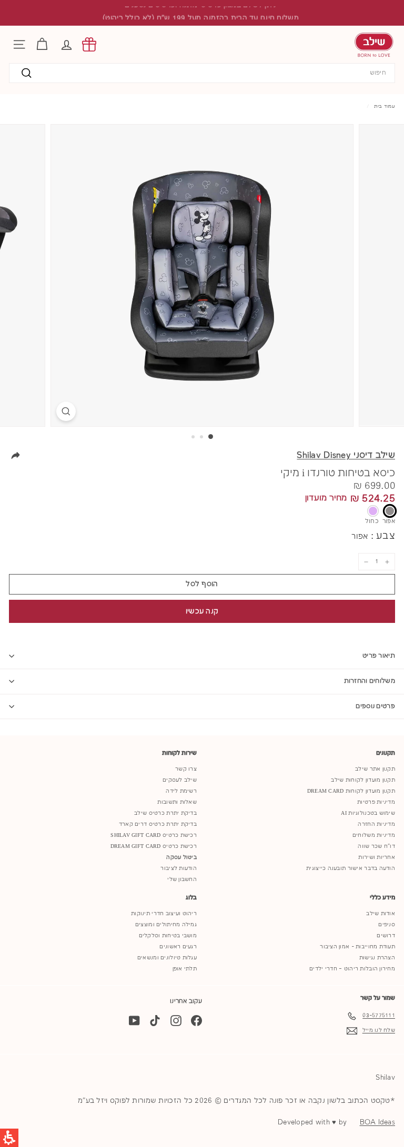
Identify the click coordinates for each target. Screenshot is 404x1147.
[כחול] (373, 511)
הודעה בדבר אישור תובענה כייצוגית (350, 868)
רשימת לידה (181, 791)
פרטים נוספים (375, 706)
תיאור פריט (378, 655)
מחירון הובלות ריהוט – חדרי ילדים (352, 968)
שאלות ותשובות (177, 802)
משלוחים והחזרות (370, 681)
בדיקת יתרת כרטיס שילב (165, 813)
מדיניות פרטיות (376, 802)
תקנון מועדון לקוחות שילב (363, 780)
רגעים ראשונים (178, 946)
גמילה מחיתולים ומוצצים (166, 924)
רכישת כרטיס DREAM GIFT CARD (153, 846)
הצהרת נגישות (377, 957)
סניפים (386, 924)
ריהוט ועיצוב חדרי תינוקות (164, 913)
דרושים (386, 935)
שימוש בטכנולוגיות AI (368, 813)
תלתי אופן (185, 968)
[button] (66, 44)
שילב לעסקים (180, 780)
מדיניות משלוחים (373, 835)
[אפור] (390, 511)
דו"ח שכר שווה (376, 846)
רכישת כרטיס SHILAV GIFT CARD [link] (153, 835)
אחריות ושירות (376, 857)
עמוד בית (384, 106)
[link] (89, 44)
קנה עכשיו (202, 611)
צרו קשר (186, 769)
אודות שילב (380, 913)
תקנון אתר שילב (375, 769)
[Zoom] (66, 411)
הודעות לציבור (178, 868)
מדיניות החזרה (376, 824)
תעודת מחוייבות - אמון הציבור (357, 946)
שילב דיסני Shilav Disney (346, 455)
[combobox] (202, 73)
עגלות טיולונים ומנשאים (167, 957)
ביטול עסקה (181, 857)
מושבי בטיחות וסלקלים (168, 935)
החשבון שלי (182, 879)
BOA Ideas (377, 1122)
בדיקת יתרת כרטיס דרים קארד (158, 824)
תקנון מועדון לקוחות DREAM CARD (351, 791)
